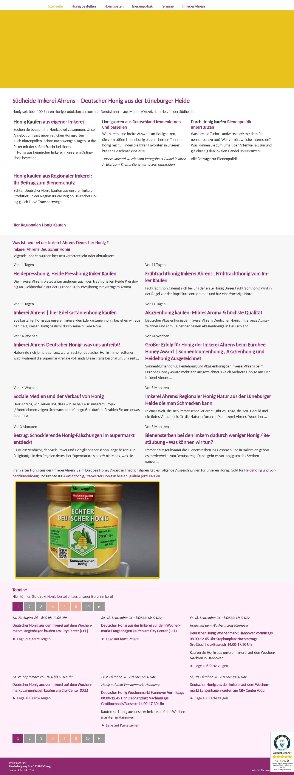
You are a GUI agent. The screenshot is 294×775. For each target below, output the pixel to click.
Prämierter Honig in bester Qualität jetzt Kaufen (123, 475)
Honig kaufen (214, 121)
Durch (197, 121)
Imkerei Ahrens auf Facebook (268, 770)
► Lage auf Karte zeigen (31, 638)
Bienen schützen (145, 164)
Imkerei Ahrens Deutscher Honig (41, 249)
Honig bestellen (84, 6)
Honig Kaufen (28, 121)
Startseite (55, 6)
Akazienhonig (73, 475)
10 (88, 606)
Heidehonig (253, 470)
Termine (167, 6)
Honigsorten (114, 6)
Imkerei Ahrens (194, 6)
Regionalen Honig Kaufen (43, 224)
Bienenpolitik (142, 6)
